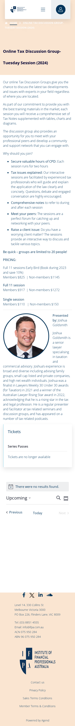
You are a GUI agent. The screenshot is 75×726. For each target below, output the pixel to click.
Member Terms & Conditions (37, 706)
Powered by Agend (37, 720)
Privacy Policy (37, 690)
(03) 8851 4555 (29, 622)
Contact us (37, 682)
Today (37, 513)
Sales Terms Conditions (37, 698)
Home (13, 23)
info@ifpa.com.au (33, 627)
